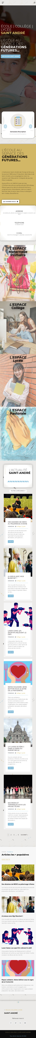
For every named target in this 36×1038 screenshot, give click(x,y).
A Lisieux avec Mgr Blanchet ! (16, 577)
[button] (11, 56)
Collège (19, 526)
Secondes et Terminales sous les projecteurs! (17, 804)
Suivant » (24, 835)
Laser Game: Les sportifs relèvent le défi (17, 632)
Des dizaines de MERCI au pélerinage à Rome (17, 523)
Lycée (23, 526)
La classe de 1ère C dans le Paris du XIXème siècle (16, 748)
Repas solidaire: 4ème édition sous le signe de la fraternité (17, 689)
